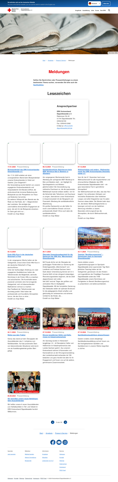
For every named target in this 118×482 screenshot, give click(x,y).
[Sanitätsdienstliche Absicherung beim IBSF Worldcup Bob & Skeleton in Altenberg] (59, 153)
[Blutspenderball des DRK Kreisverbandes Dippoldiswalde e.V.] (24, 153)
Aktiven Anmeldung (30, 457)
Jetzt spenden (12, 454)
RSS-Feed (62, 470)
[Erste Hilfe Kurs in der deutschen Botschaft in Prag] (24, 238)
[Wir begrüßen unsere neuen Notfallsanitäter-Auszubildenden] (24, 382)
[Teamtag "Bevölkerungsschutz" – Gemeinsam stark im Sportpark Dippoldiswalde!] (94, 238)
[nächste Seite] (65, 422)
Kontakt (61, 457)
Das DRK (103, 10)
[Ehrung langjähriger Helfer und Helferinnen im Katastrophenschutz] (59, 318)
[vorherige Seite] (52, 422)
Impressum (62, 467)
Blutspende (28, 461)
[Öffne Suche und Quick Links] (109, 10)
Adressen (62, 454)
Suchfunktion (38, 85)
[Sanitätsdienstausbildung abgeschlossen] (94, 318)
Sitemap (61, 461)
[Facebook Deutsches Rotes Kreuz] (52, 442)
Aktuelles (45, 457)
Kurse (97, 10)
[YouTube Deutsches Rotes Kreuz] (59, 442)
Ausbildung (86, 10)
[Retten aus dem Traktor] (24, 318)
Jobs (92, 10)
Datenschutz (63, 464)
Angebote (78, 10)
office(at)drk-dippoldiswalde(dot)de (65, 127)
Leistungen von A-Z (47, 461)
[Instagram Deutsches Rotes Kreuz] (65, 442)
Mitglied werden (29, 454)
